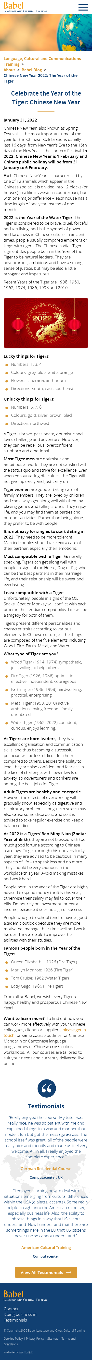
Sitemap (52, 1338)
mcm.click (26, 1352)
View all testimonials (42, 1272)
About (9, 70)
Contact (11, 1308)
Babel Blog (32, 70)
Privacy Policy (35, 1338)
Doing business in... (21, 1314)
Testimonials (15, 1320)
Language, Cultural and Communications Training (42, 61)
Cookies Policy (13, 1338)
